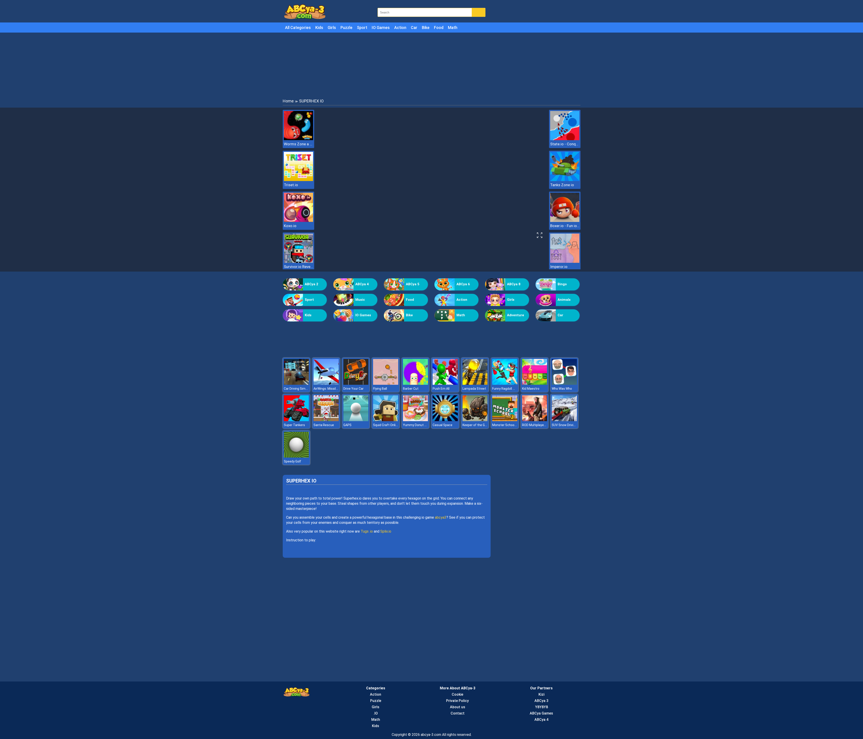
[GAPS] (356, 420)
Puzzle (346, 27)
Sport (362, 27)
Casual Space (442, 425)
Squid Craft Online (386, 425)
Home (288, 101)
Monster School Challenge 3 (512, 425)
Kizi (541, 694)
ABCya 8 (513, 284)
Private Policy (457, 701)
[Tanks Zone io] (564, 180)
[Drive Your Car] (356, 383)
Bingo (562, 284)
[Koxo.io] (298, 221)
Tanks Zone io (562, 185)
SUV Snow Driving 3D (566, 425)
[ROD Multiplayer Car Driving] (534, 420)
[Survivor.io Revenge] (298, 261)
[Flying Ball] (385, 383)
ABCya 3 (541, 701)
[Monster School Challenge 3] (504, 420)
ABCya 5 (412, 284)
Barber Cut (410, 388)
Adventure (515, 315)
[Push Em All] (445, 383)
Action (400, 27)
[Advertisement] (431, 65)
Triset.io (291, 185)
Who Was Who (562, 388)
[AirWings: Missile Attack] (326, 383)
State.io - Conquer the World (564, 144)
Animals (564, 300)
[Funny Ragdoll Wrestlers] (504, 383)
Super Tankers (294, 425)
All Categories (298, 27)
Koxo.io (290, 225)
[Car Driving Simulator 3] (296, 383)
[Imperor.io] (564, 261)
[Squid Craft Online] (385, 420)
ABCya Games (541, 713)
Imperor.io (558, 266)
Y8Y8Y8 (541, 707)
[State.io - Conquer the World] (564, 139)
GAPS (347, 425)
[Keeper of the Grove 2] (475, 420)
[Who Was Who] (564, 383)
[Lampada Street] (475, 383)
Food (438, 27)
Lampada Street (474, 388)
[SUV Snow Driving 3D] (564, 420)
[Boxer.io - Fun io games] (564, 221)
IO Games (381, 27)
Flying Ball (380, 388)
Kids (319, 27)
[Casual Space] (445, 420)
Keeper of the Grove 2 (478, 425)
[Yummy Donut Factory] (415, 420)
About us (457, 707)
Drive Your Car (353, 388)
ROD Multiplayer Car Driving (541, 425)
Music (360, 300)
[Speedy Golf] (296, 456)
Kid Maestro (530, 388)
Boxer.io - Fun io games (564, 225)
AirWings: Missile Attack (331, 388)
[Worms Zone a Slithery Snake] (298, 139)
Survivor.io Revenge (298, 266)
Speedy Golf (292, 461)
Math (452, 27)
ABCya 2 (311, 284)
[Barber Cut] (415, 383)
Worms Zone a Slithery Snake (298, 144)
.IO (376, 713)
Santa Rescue (324, 425)
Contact (458, 713)
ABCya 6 (463, 284)
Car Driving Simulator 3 (300, 388)
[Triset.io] (298, 180)
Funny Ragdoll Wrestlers (509, 388)
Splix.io (385, 531)
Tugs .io (367, 531)
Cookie (457, 694)
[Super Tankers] (296, 420)
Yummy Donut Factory (419, 425)
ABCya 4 (362, 284)
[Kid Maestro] (534, 383)
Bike (425, 27)
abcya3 (440, 517)
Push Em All (441, 388)
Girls (332, 27)
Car (414, 27)
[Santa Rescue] (326, 420)
